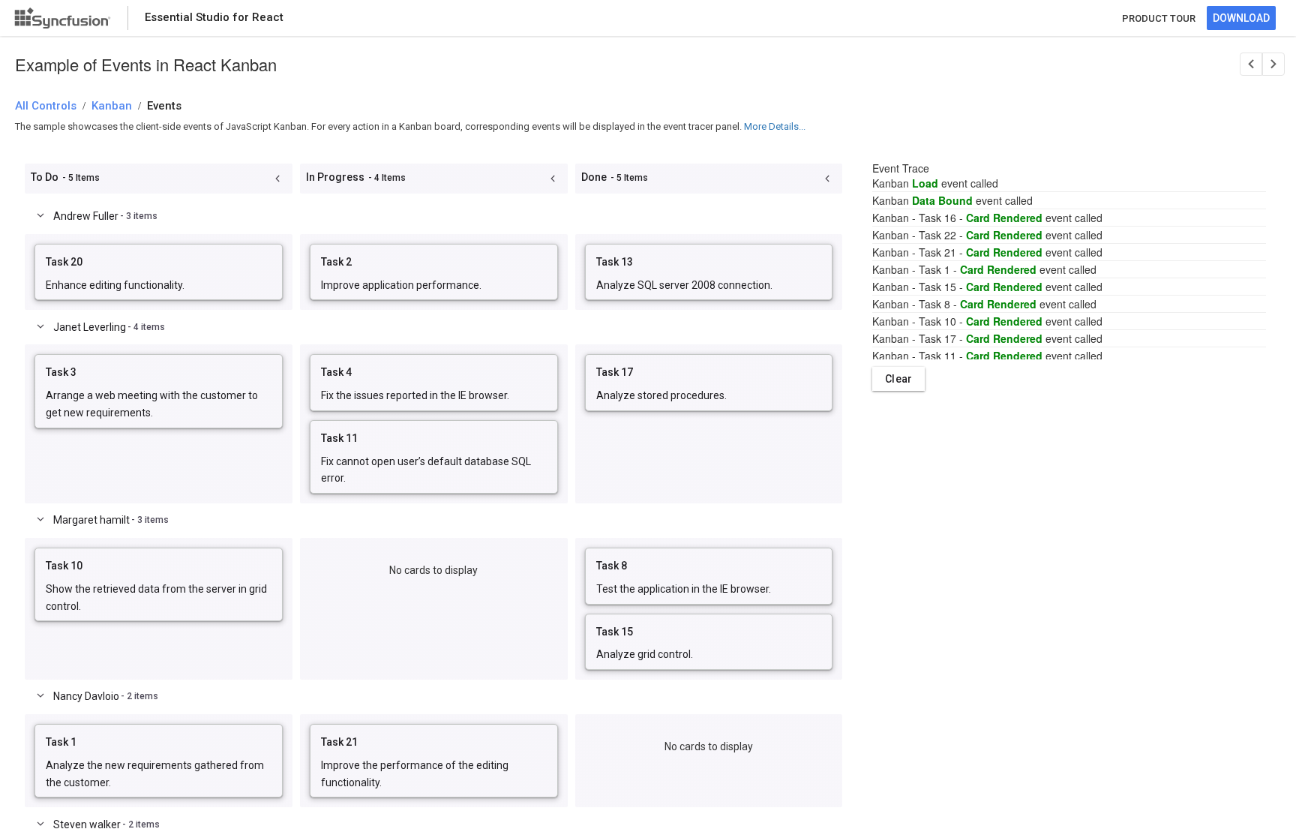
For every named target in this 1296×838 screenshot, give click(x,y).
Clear (898, 379)
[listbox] (159, 272)
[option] (158, 272)
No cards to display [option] (433, 570)
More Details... (775, 126)
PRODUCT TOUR (1159, 18)
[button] (277, 179)
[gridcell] (158, 272)
